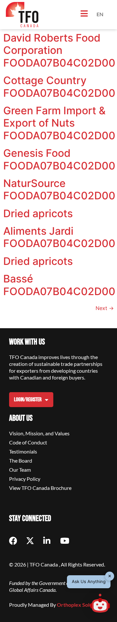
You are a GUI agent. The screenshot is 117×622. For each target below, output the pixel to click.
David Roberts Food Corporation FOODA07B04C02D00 (59, 50)
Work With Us (27, 342)
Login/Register (28, 399)
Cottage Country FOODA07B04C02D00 (59, 86)
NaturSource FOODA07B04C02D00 (59, 189)
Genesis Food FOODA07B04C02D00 (59, 159)
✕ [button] (109, 575)
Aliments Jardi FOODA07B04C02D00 (59, 237)
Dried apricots (38, 213)
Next (105, 308)
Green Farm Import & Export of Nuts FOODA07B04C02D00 (59, 123)
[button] (100, 604)
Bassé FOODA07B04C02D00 (59, 284)
